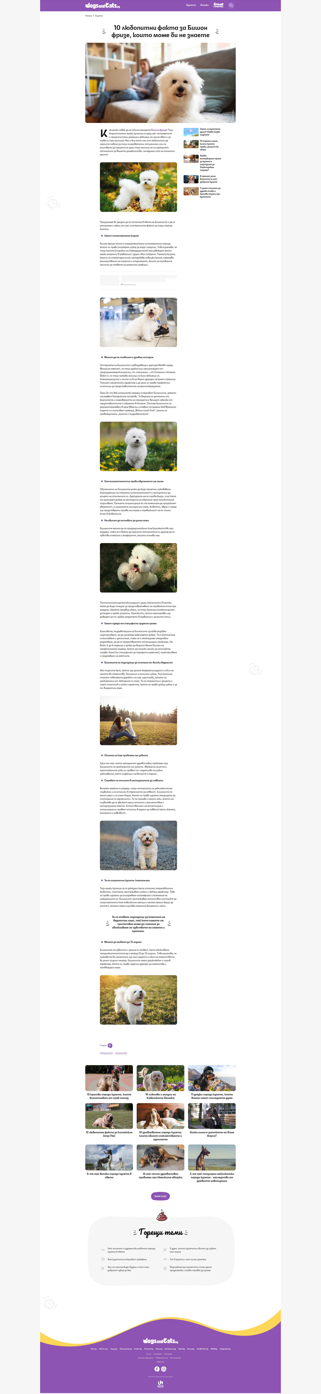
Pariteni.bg (148, 1348)
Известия (160, 1362)
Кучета (191, 5)
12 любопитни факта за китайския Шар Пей (109, 1133)
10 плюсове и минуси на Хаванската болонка (160, 1095)
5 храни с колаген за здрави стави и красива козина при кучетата (210, 192)
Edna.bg (159, 1348)
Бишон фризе (121, 1053)
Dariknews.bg (170, 1348)
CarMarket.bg (202, 1348)
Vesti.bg (181, 1348)
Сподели (103, 1045)
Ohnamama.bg (126, 1348)
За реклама (158, 1354)
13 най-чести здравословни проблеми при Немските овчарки (160, 1175)
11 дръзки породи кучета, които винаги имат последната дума (212, 1095)
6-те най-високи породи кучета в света (109, 1175)
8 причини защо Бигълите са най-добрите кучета (209, 178)
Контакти (168, 1354)
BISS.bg (214, 1348)
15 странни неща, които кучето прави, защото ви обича (209, 145)
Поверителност (162, 1358)
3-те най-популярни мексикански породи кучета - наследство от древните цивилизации (212, 1176)
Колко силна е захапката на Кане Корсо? (212, 1133)
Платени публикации (145, 1358)
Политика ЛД (175, 1358)
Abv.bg (94, 1348)
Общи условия (169, 1376)
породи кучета (106, 1053)
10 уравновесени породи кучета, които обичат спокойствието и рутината (160, 1135)
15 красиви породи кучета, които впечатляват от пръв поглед (109, 1095)
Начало (88, 15)
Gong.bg (113, 1348)
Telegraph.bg (225, 1348)
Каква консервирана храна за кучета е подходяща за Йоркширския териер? (210, 162)
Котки (204, 5)
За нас (148, 1354)
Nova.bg (190, 1348)
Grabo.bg (138, 1348)
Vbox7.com (103, 1348)
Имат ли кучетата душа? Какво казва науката (210, 131)
